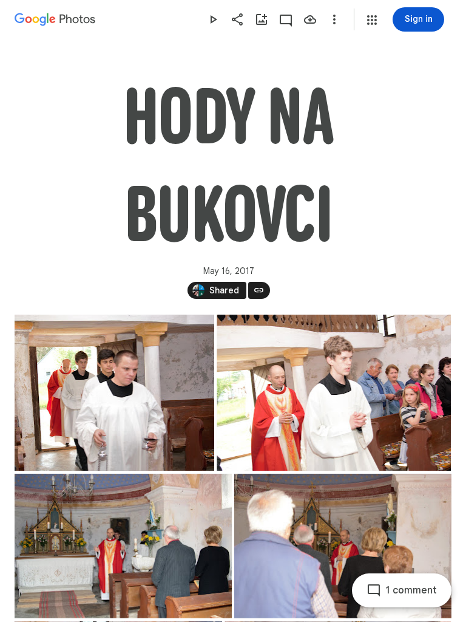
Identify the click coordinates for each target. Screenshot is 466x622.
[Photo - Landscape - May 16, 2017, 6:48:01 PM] (114, 393)
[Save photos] (310, 19)
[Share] (237, 19)
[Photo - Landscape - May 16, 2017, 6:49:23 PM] (123, 546)
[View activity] (286, 19)
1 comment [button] (411, 590)
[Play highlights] (213, 19)
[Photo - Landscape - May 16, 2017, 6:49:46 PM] (342, 546)
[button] (372, 20)
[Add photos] (261, 19)
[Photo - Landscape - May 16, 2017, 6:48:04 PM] (334, 393)
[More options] (334, 19)
